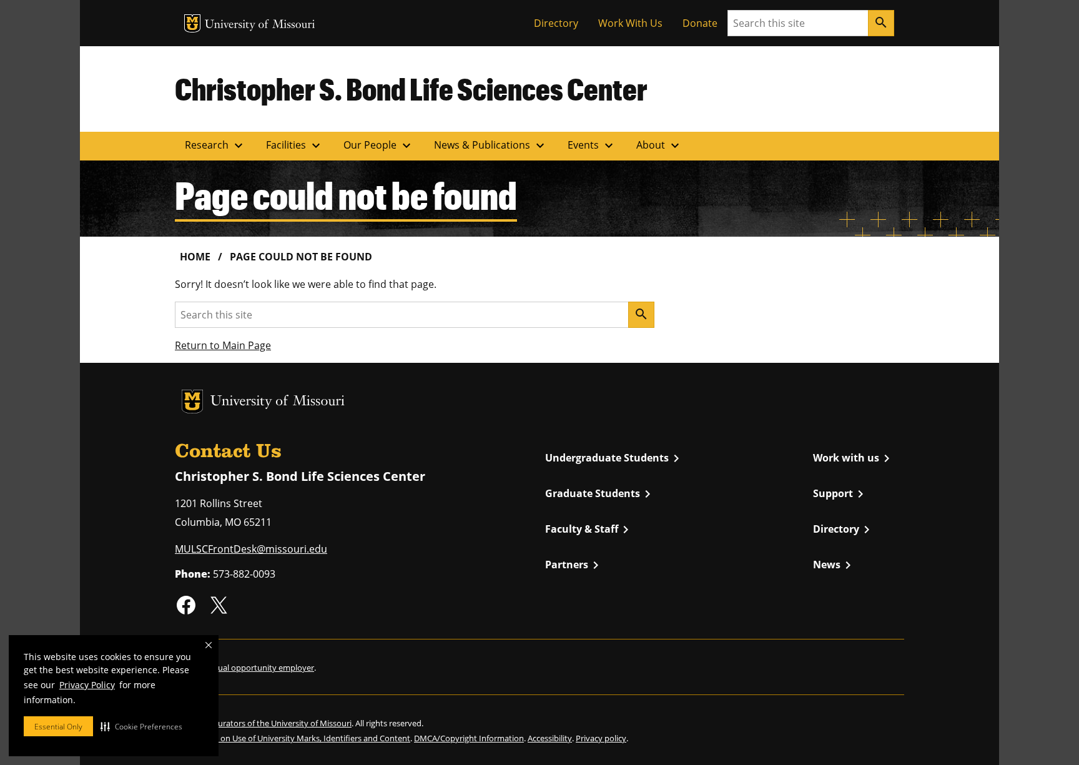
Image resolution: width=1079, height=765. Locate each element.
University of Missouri (260, 25)
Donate (699, 23)
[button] (141, 726)
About (659, 145)
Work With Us (630, 23)
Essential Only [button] (58, 726)
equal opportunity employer (261, 667)
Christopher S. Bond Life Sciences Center (411, 89)
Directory (556, 23)
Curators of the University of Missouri (282, 723)
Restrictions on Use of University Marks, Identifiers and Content (292, 738)
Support (840, 493)
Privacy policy (601, 738)
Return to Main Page (223, 345)
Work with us (853, 458)
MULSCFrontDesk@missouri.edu (251, 549)
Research (215, 145)
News (834, 565)
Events (592, 145)
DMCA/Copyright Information (469, 738)
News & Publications (491, 145)
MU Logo (192, 23)
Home (195, 257)
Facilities (294, 145)
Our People (378, 145)
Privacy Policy (87, 685)
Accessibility (550, 738)
